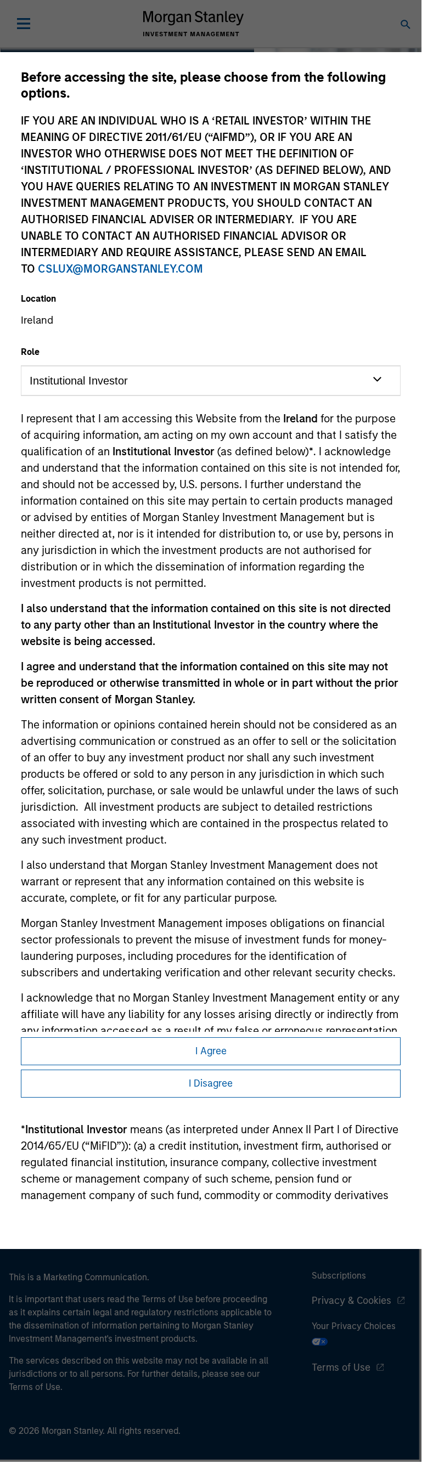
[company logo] (193, 23)
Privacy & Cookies (351, 1301)
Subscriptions (339, 1275)
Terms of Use (341, 1367)
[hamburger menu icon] (23, 23)
